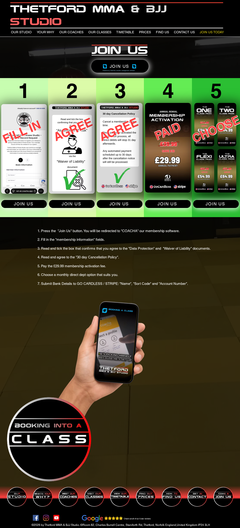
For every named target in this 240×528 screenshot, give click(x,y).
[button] (70, 379)
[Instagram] (46, 518)
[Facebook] (36, 518)
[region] (49, 440)
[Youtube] (56, 518)
